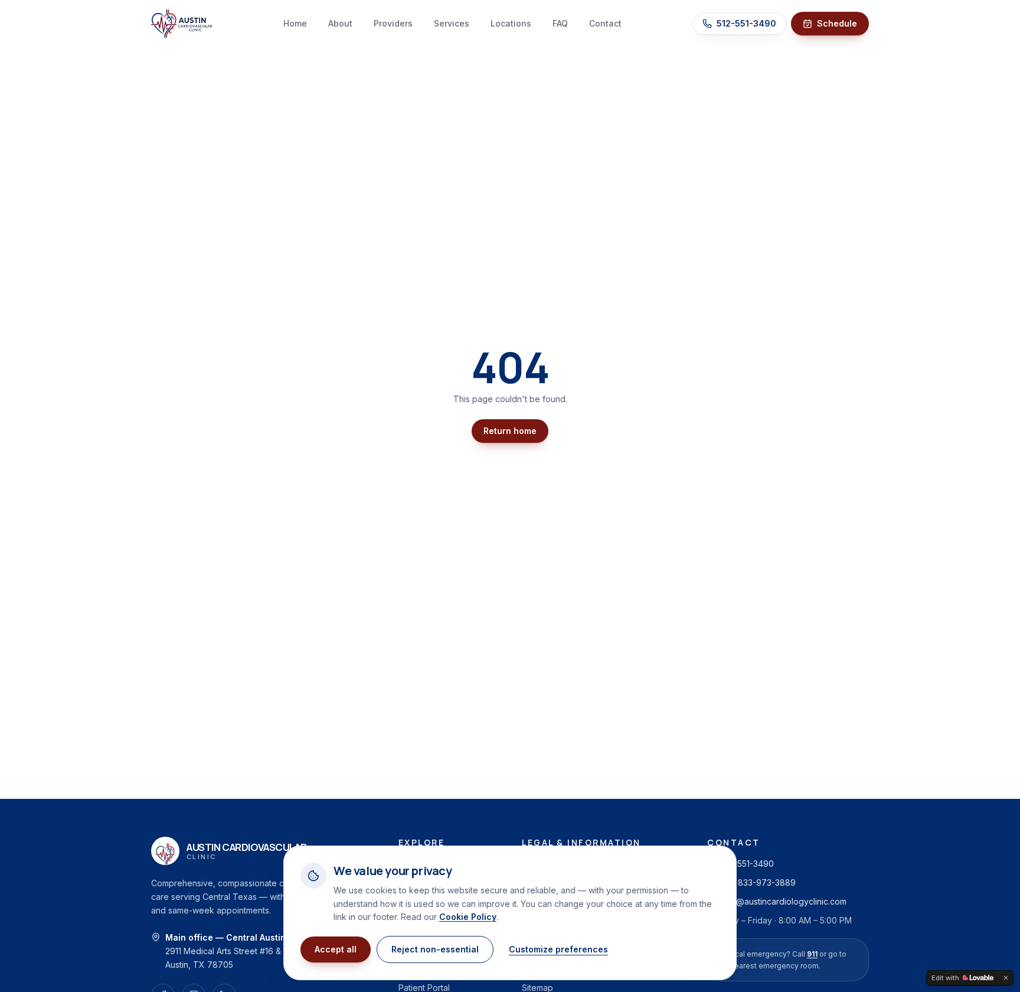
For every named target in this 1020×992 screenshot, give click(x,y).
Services (451, 23)
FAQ (560, 23)
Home (295, 23)
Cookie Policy (467, 917)
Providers (393, 23)
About (340, 23)
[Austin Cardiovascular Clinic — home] (181, 23)
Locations (511, 23)
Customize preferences (558, 949)
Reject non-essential (435, 949)
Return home (510, 431)
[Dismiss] (1006, 978)
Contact (605, 23)
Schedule (837, 23)
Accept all (336, 949)
